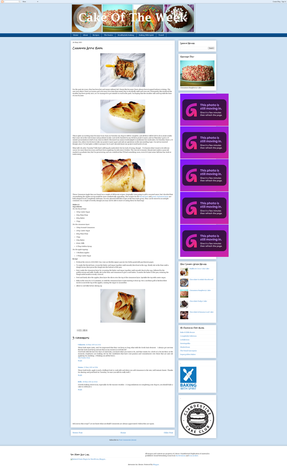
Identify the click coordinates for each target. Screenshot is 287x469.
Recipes (96, 35)
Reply (80, 361)
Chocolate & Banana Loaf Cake (201, 312)
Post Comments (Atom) (127, 440)
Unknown (81, 345)
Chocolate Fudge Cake (198, 301)
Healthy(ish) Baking (126, 35)
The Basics (108, 35)
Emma (80, 367)
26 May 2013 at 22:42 (93, 345)
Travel (161, 35)
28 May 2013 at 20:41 (90, 382)
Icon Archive (193, 456)
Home (75, 35)
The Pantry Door (84, 358)
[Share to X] (82, 330)
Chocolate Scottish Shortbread (201, 280)
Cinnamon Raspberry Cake (200, 290)
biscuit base (144, 197)
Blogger (156, 465)
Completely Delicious (188, 336)
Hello (80, 382)
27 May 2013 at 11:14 (91, 367)
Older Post (168, 433)
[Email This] (78, 330)
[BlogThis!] (80, 330)
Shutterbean (185, 347)
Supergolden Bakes (188, 354)
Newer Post (78, 433)
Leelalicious (184, 340)
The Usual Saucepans (188, 351)
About (85, 35)
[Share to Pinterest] (86, 330)
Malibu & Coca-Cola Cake (199, 269)
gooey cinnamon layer (160, 197)
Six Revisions (180, 456)
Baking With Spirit (146, 35)
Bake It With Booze (187, 332)
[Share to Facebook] (84, 330)
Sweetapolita (185, 343)
